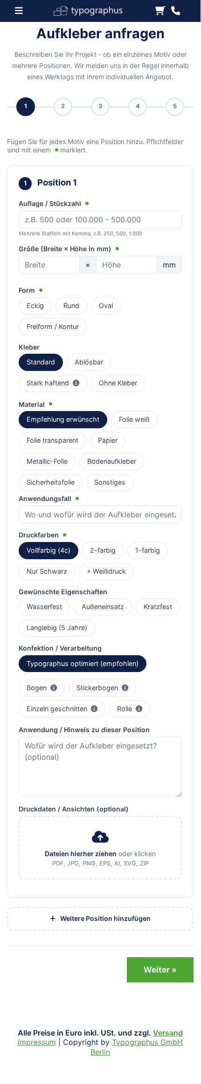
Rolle (133, 708)
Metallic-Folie (47, 461)
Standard (41, 362)
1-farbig (147, 550)
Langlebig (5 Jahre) (57, 627)
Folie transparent (52, 440)
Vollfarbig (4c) (48, 550)
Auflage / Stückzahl (51, 203)
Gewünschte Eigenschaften (63, 592)
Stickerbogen (106, 687)
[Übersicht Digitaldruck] (92, 10)
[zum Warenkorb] (160, 11)
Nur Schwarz (47, 571)
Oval (106, 305)
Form (28, 290)
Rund (71, 305)
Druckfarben (40, 535)
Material (33, 404)
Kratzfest (158, 607)
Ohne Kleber (118, 383)
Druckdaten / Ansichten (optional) (74, 809)
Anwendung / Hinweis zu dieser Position (84, 730)
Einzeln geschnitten (66, 708)
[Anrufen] (175, 11)
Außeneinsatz (103, 607)
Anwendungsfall (46, 498)
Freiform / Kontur (53, 326)
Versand (168, 1032)
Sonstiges (109, 482)
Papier (108, 440)
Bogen (46, 687)
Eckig (35, 305)
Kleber (29, 347)
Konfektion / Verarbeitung (60, 648)
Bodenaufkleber (111, 461)
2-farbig (103, 550)
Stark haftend (57, 382)
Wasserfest (44, 607)
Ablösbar (89, 362)
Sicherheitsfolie (51, 482)
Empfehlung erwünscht (63, 419)
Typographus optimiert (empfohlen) (83, 663)
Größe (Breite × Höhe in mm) (66, 249)
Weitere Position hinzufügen (105, 918)
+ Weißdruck (106, 571)
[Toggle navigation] (21, 11)
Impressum (37, 1042)
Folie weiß (134, 419)
